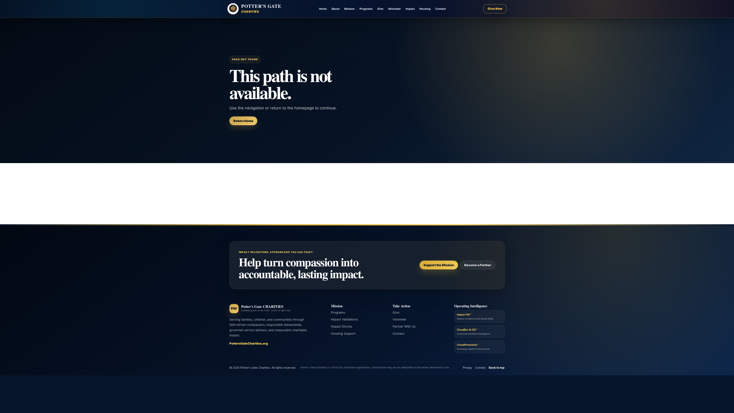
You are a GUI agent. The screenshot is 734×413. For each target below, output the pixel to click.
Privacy (467, 367)
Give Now (495, 9)
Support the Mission (439, 265)
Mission (349, 8)
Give (380, 8)
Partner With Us (404, 326)
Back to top (497, 367)
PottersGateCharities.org (248, 343)
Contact (440, 8)
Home (323, 8)
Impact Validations (344, 319)
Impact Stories (341, 326)
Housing (424, 8)
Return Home (243, 121)
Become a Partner (477, 265)
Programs (366, 8)
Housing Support (343, 333)
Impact (410, 8)
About (335, 8)
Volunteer (394, 8)
